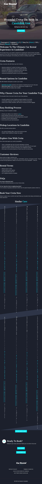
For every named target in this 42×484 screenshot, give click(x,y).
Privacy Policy (13, 469)
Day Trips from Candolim (21, 473)
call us (19, 114)
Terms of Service (28, 469)
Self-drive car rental (6, 84)
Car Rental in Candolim (23, 481)
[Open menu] (40, 4)
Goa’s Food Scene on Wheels (21, 471)
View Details (16, 305)
